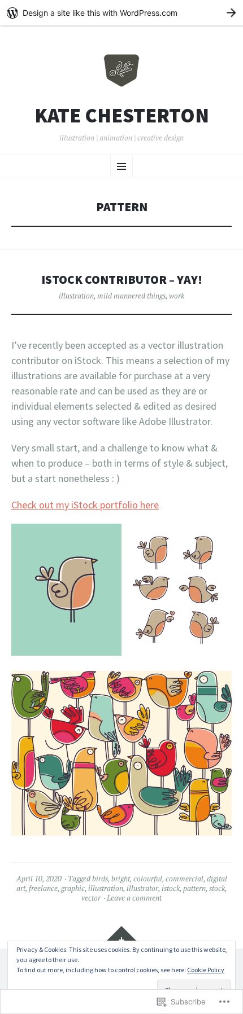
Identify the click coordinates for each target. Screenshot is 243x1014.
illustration (76, 296)
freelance (43, 888)
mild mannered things (131, 296)
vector (91, 898)
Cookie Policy (205, 969)
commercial (184, 878)
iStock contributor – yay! (121, 279)
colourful (147, 878)
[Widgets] (121, 937)
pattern (194, 888)
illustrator (142, 888)
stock (217, 888)
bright (120, 878)
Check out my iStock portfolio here (85, 504)
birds (100, 878)
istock (171, 888)
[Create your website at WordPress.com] (121, 12)
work (176, 296)
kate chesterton (121, 115)
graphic (73, 888)
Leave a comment (134, 898)
